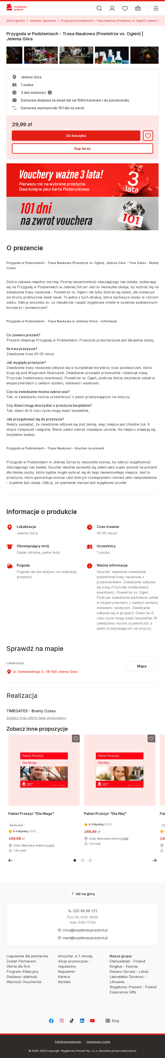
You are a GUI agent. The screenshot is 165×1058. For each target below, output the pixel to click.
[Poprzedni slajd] (10, 860)
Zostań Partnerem (21, 961)
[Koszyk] (138, 8)
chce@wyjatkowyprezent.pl (85, 930)
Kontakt (64, 982)
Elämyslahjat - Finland (127, 961)
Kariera (64, 977)
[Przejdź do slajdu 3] (90, 860)
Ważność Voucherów (23, 982)
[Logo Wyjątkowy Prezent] (18, 8)
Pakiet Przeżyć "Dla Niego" (31, 813)
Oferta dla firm (18, 966)
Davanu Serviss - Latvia (129, 971)
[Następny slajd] (155, 860)
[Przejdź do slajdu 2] (82, 860)
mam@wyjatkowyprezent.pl (85, 938)
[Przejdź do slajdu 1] (75, 860)
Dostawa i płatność (21, 977)
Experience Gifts (123, 992)
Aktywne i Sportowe (43, 20)
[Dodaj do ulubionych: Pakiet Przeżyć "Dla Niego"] (76, 738)
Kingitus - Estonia (124, 966)
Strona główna (15, 20)
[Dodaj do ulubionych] (148, 135)
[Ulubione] (125, 8)
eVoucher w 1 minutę (75, 956)
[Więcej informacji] (49, 92)
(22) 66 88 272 (85, 911)
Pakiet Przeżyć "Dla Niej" (105, 813)
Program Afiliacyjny (22, 971)
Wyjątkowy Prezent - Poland (133, 987)
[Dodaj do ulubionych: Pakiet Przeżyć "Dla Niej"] (152, 738)
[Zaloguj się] (112, 8)
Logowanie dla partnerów (27, 956)
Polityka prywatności (68, 1041)
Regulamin (66, 971)
